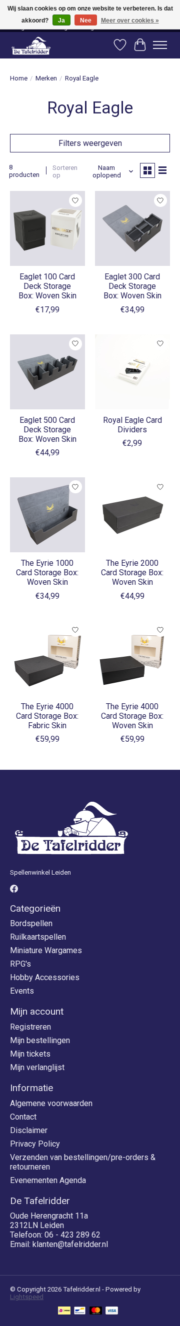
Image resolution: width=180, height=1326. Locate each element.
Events (22, 991)
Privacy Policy (35, 1144)
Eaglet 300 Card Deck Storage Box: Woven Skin (133, 286)
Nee (86, 20)
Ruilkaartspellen (38, 937)
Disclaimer (29, 1130)
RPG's (20, 964)
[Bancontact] (80, 1311)
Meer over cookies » (130, 20)
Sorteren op (65, 171)
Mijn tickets (30, 1054)
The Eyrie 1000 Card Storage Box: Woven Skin (47, 572)
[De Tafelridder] (31, 45)
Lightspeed (27, 1297)
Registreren (30, 1027)
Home (19, 78)
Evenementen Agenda (48, 1180)
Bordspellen (31, 923)
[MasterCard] (96, 1311)
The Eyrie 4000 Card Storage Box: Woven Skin (132, 716)
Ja (61, 20)
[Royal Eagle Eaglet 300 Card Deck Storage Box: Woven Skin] (132, 228)
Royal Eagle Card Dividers (132, 424)
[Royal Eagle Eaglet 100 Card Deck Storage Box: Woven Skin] (47, 228)
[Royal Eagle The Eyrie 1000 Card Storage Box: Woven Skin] (47, 514)
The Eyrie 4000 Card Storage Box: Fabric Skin (47, 716)
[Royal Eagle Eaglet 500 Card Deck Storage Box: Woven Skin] (47, 371)
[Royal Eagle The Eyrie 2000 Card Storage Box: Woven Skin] (132, 514)
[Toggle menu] (160, 45)
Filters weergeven (90, 143)
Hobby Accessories (45, 977)
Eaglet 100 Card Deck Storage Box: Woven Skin (47, 286)
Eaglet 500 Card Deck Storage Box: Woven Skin (47, 429)
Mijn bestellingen (40, 1040)
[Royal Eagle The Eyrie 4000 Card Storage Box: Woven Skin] (132, 658)
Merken (46, 78)
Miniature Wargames (46, 950)
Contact (23, 1117)
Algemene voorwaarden (51, 1103)
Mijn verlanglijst (37, 1067)
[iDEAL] (64, 1311)
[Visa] (112, 1311)
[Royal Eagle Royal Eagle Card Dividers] (132, 371)
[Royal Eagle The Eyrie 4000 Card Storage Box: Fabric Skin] (47, 658)
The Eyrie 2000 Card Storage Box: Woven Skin (132, 572)
